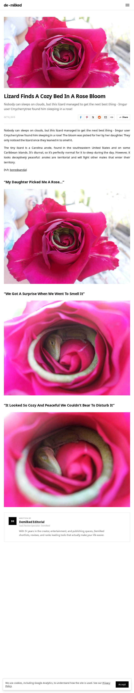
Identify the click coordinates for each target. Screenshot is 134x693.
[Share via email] (105, 117)
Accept (122, 684)
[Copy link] (111, 117)
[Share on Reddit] (99, 117)
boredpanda (18, 170)
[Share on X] (93, 117)
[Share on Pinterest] (87, 117)
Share (125, 117)
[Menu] (127, 5)
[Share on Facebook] (80, 117)
